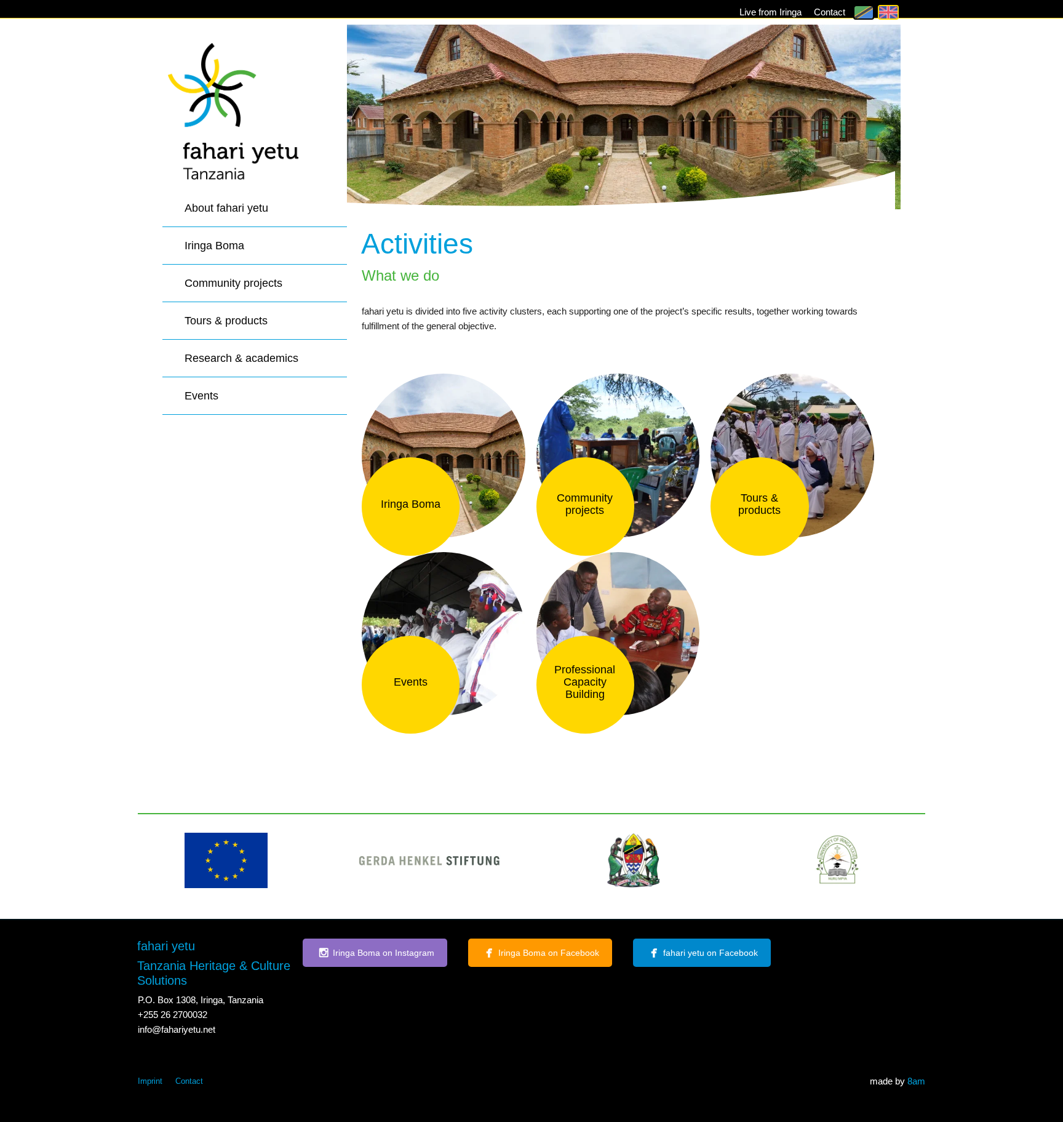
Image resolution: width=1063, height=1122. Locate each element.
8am (916, 1081)
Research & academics (241, 358)
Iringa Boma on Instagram (383, 953)
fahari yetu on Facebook (710, 953)
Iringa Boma (214, 245)
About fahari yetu (226, 208)
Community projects (233, 283)
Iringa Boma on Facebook (548, 953)
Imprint (150, 1081)
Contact (829, 12)
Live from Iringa (770, 12)
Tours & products (226, 321)
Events (201, 396)
